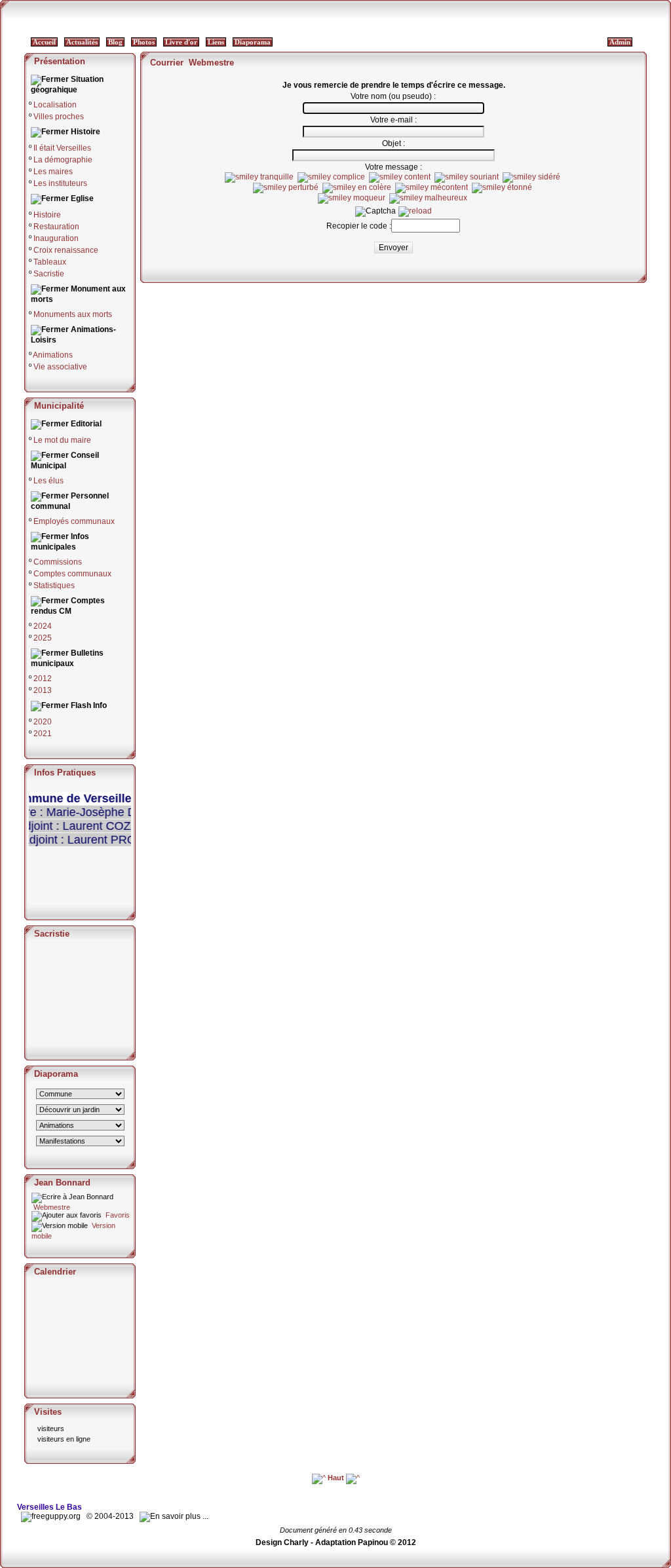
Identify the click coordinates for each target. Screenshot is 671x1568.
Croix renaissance (65, 250)
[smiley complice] (331, 177)
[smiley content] (400, 177)
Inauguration (56, 238)
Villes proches (58, 116)
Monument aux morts (78, 294)
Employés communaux (74, 521)
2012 (42, 678)
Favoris (117, 1215)
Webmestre (50, 1207)
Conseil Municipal (65, 460)
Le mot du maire (62, 440)
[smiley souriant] (466, 177)
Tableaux (49, 262)
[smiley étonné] (502, 188)
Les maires (53, 171)
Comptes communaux (72, 573)
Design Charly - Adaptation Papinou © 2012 (336, 1542)
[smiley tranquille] (259, 177)
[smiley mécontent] (431, 188)
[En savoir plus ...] (175, 1516)
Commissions (57, 562)
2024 (42, 626)
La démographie (62, 159)
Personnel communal (70, 501)
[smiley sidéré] (531, 177)
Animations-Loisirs (73, 335)
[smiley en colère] (356, 188)
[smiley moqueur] (351, 198)
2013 (42, 690)
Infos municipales (60, 541)
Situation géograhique (67, 84)
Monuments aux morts (72, 314)
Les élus (48, 480)
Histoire (85, 131)
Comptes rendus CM (68, 606)
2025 (42, 638)
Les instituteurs (60, 183)
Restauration (56, 226)
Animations (53, 355)
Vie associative (60, 366)
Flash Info (89, 705)
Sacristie (48, 273)
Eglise (82, 198)
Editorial (86, 423)
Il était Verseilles (62, 148)
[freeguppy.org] (52, 1516)
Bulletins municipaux (67, 658)
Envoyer (393, 247)
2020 (42, 721)
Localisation (55, 104)
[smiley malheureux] (428, 198)
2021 (42, 733)
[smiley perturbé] (285, 188)
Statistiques (54, 585)
